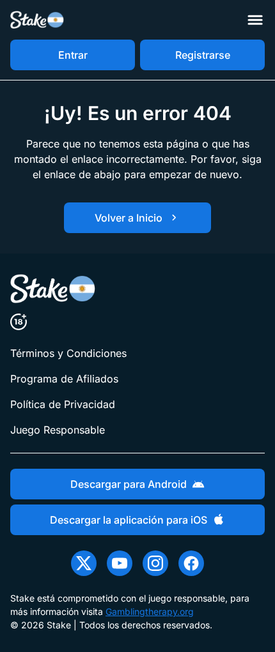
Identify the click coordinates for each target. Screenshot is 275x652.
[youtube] (119, 563)
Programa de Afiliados (64, 378)
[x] (84, 563)
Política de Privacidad (62, 404)
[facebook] (191, 563)
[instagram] (155, 563)
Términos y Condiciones (68, 353)
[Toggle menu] (255, 19)
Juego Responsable (57, 429)
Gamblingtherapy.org (150, 611)
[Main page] (37, 20)
